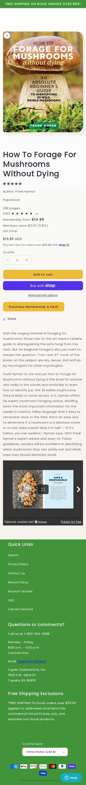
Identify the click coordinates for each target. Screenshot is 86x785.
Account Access (20, 591)
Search (13, 555)
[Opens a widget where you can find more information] (71, 778)
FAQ (11, 600)
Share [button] (12, 319)
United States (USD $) (41, 752)
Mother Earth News (36, 780)
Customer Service (31, 661)
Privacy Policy (18, 564)
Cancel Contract (20, 609)
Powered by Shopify (56, 780)
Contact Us (16, 573)
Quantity (8, 252)
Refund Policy (18, 582)
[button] (13, 184)
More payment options (43, 295)
